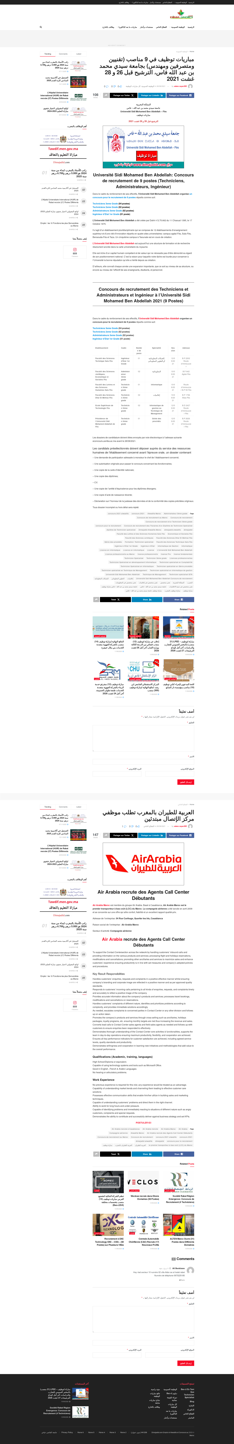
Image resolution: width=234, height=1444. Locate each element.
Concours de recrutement (181, 517)
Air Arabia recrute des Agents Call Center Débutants (169, 1133)
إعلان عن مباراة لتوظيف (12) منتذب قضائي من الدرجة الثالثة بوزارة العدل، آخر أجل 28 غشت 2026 (145, 646)
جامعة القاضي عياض (49, 1432)
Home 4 (102, 1432)
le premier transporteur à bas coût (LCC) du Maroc (170, 1145)
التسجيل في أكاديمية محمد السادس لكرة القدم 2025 (56, 79)
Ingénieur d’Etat (148, 546)
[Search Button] (41, 27)
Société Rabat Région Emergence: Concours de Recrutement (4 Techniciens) (180, 1199)
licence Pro (166, 554)
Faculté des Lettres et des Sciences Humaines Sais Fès (141, 534)
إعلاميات (130, 578)
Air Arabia (112, 939)
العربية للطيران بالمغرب (123, 1145)
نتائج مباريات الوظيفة (155, 1394)
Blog (167, 636)
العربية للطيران (140, 1145)
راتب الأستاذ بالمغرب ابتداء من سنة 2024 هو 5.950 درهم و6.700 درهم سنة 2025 (54, 64)
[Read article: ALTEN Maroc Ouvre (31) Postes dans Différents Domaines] (178, 1225)
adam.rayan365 (180, 86)
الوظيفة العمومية (181, 2)
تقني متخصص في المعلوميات (126, 582)
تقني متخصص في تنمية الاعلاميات (180, 586)
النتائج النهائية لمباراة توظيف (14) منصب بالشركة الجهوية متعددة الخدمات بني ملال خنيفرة (109, 644)
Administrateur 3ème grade (175, 513)
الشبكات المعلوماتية (101, 578)
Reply (183, 1280)
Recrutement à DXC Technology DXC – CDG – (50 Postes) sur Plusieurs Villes (109, 1241)
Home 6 (80, 1432)
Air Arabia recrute (150, 1129)
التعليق (190, 722)
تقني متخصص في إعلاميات (148, 582)
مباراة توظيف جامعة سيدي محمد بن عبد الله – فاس (144, 590)
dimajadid (188, 530)
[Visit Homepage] (181, 14)
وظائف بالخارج (124, 2)
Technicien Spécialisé (133, 558)
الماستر (191, 1417)
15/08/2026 (189, 654)
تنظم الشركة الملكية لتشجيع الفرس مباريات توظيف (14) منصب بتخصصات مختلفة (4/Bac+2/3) (111, 1200)
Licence (150, 550)
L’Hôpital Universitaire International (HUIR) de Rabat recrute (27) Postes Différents (54, 95)
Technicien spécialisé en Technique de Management (124, 570)
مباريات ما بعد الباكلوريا (140, 2)
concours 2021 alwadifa (118, 513)
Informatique (187, 546)
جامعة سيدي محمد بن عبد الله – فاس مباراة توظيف (119, 586)
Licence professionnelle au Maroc (120, 554)
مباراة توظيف (187, 590)
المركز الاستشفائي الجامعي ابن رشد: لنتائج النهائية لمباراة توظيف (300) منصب (144, 687)
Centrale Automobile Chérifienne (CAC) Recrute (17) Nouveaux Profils (144, 1241)
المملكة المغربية (178, 582)
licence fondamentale (183, 554)
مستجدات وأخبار (155, 2)
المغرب (189, 582)
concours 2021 (138, 513)
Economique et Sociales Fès (180, 534)
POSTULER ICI (143, 1122)
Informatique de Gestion (168, 546)
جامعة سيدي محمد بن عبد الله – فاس (153, 586)
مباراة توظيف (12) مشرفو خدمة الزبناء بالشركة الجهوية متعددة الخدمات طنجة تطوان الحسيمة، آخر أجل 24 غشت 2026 (109, 689)
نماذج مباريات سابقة (154, 1401)
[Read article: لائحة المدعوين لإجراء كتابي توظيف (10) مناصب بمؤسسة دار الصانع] (178, 670)
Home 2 (123, 1432)
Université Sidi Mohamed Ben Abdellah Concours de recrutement (164, 578)
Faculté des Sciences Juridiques (139, 538)
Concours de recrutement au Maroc (152, 517)
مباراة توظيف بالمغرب (172, 590)
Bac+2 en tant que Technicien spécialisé (187, 1393)
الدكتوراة (190, 1409)
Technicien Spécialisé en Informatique (137, 566)
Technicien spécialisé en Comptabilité (176, 562)
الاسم (191, 756)
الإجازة (97, 679)
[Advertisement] (117, 36)
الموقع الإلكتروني (187, 768)
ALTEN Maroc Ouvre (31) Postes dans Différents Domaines (182, 1241)
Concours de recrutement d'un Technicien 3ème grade (169, 521)
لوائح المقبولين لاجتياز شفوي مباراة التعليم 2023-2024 (55, 110)
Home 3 (113, 1432)
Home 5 (91, 1432)
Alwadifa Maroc (154, 513)
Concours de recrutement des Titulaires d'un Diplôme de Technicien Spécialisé (158, 525)
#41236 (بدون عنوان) (139, 1432)
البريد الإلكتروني (134, 768)
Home (192, 51)
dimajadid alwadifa (172, 530)
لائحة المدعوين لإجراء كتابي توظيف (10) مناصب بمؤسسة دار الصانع (178, 686)
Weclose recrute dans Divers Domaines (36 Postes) (145, 1197)
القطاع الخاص (167, 2)
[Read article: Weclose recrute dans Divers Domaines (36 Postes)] (143, 1182)
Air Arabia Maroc (101, 905)
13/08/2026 (153, 654)
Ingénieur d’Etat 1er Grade (126, 546)
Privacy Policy (67, 1432)
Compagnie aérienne (119, 1133)
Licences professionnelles (181, 558)
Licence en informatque (110, 550)
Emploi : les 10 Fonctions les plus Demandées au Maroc (59, 224)
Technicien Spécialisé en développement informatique (133, 562)
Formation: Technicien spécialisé (139, 542)
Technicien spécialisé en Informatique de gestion (171, 570)
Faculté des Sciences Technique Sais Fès (174, 542)
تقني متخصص (165, 582)
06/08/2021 (161, 86)
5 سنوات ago (163, 1268)
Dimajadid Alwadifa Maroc (150, 530)
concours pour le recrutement (108, 525)
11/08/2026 (118, 651)
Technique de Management (154, 574)
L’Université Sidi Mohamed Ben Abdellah (113, 243)
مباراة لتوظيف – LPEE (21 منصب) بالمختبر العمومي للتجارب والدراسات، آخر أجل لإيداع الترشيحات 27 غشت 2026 (179, 646)
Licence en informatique (133, 550)
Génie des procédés (113, 542)
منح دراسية (155, 1389)
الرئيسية (191, 2)
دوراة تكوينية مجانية (172, 1398)
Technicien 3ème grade (157, 558)
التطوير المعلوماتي (118, 578)
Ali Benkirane (178, 1268)
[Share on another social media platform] (106, 95)
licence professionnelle (148, 554)
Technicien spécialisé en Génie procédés (174, 566)
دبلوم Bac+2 (172, 1393)
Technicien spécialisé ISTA (180, 574)
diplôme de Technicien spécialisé (121, 530)
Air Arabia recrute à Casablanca (126, 1129)
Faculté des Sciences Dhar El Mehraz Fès (174, 538)
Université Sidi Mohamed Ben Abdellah (159, 318)
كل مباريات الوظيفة (133, 86)
